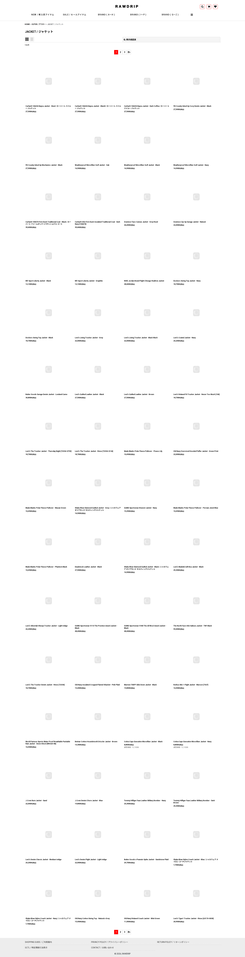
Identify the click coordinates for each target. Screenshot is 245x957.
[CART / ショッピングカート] (208, 6)
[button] (192, 15)
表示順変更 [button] (131, 40)
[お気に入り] (215, 6)
